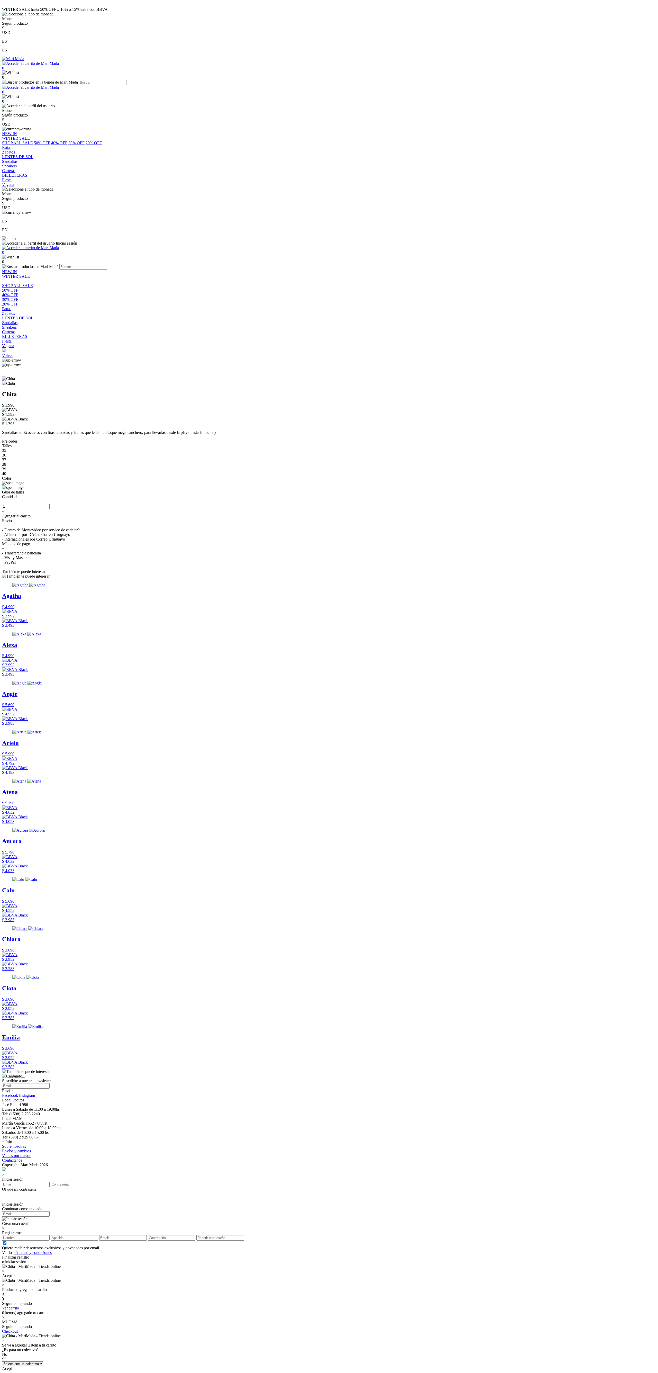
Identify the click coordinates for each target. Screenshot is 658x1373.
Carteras (8, 332)
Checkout (10, 1331)
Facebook (10, 1095)
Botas (6, 309)
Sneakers (9, 327)
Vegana (8, 346)
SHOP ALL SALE (17, 143)
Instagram (27, 1095)
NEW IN (9, 272)
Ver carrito (10, 1308)
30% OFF (76, 143)
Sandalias (9, 322)
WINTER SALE (16, 276)
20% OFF (94, 143)
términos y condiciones (33, 1252)
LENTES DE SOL (17, 318)
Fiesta (7, 341)
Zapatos (8, 313)
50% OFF (42, 143)
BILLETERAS (14, 336)
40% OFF (59, 143)
